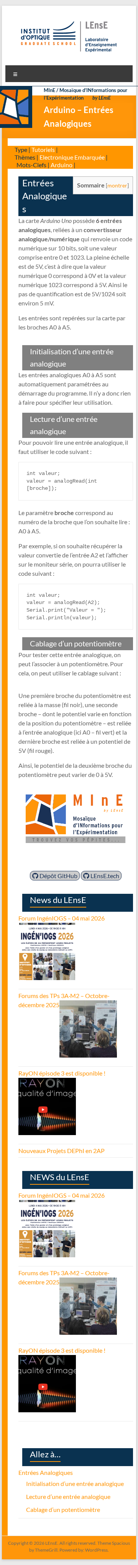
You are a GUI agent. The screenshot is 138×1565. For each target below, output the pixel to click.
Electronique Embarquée (72, 157)
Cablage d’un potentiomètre (63, 1509)
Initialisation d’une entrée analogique (75, 1483)
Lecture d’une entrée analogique (68, 1496)
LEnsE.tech (104, 875)
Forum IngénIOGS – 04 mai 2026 (61, 918)
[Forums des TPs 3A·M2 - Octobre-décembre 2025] (88, 1004)
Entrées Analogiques (45, 1472)
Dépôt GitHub (57, 875)
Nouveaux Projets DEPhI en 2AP (61, 1150)
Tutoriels (43, 149)
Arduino (61, 164)
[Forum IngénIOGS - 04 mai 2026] (47, 927)
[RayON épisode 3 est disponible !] (47, 1082)
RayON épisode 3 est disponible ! (61, 1073)
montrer (117, 185)
